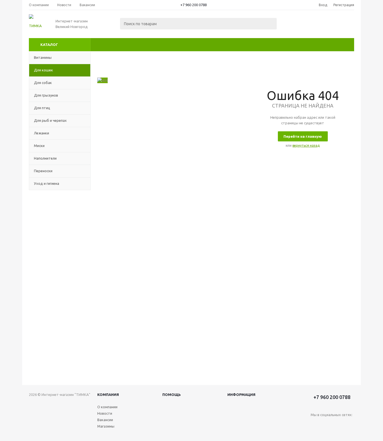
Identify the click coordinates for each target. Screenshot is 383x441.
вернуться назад (306, 145)
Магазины (105, 426)
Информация (241, 394)
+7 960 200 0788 (193, 5)
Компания (108, 394)
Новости (104, 413)
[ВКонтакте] (315, 424)
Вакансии (105, 420)
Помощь (171, 394)
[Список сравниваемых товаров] (292, 24)
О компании (107, 407)
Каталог (49, 44)
